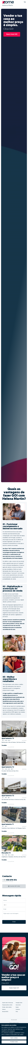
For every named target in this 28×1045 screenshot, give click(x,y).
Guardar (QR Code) (15, 886)
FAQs (17, 1011)
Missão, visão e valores (7, 1007)
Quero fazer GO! (11, 34)
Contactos (18, 1009)
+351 (9, 880)
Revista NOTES (5, 1011)
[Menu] (25, 2)
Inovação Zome (19, 1002)
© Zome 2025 (14, 1019)
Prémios (4, 1009)
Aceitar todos (14, 1042)
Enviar (14, 921)
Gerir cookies (14, 1038)
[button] (5, 905)
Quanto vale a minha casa (7, 1002)
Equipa (17, 1007)
